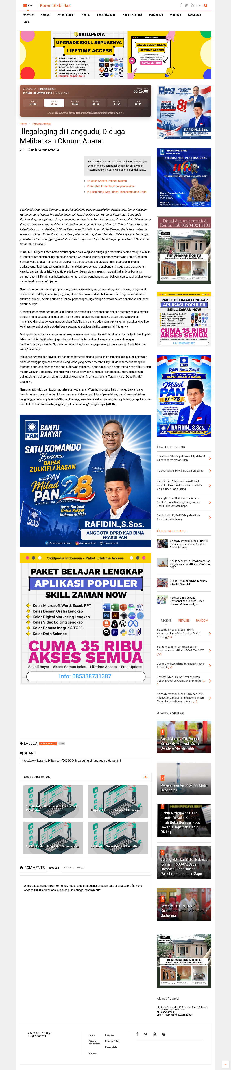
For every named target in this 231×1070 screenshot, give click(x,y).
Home (30, 14)
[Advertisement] (47, 178)
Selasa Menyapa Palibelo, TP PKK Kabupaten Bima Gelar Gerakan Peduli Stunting (189, 544)
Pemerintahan (65, 14)
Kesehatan (194, 14)
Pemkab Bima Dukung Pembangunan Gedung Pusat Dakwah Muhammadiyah (187, 601)
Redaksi (109, 1035)
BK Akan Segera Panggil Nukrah (107, 181)
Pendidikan (156, 14)
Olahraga (175, 14)
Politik (86, 14)
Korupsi (45, 14)
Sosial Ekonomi (106, 14)
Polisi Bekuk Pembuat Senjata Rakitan (111, 186)
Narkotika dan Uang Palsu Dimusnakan (52, 846)
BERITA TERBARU (173, 531)
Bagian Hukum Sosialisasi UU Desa (114, 810)
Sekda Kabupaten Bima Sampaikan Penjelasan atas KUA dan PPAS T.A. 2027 (190, 564)
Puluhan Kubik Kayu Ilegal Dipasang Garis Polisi (117, 192)
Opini (26, 21)
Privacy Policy (112, 1041)
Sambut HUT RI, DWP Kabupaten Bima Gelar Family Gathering (184, 911)
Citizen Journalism (94, 1042)
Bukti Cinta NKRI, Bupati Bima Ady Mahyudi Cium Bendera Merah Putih (180, 743)
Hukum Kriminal (132, 14)
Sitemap (92, 1053)
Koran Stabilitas (55, 5)
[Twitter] (186, 5)
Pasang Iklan (111, 1047)
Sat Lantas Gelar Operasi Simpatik (114, 846)
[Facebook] (181, 5)
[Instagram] (163, 1034)
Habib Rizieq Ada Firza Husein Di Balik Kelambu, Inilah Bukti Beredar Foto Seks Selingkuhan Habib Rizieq (180, 822)
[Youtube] (192, 5)
